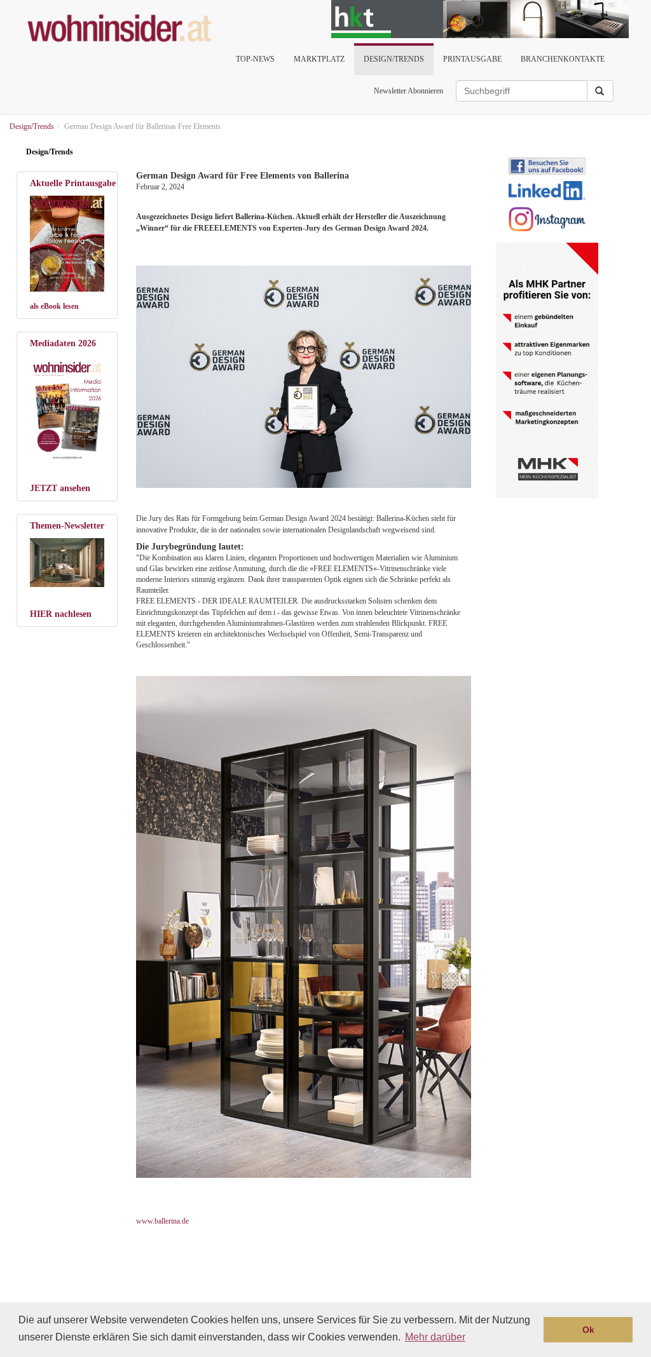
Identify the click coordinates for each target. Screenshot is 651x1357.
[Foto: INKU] (67, 562)
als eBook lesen (54, 306)
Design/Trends (394, 59)
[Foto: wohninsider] (67, 408)
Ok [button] (588, 1330)
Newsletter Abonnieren (408, 90)
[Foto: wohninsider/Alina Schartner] (67, 244)
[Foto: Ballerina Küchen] (302, 377)
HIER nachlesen (61, 614)
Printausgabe (472, 59)
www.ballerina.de (162, 1221)
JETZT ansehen (60, 488)
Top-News (255, 59)
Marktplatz (319, 59)
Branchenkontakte (563, 59)
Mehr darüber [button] (435, 1337)
